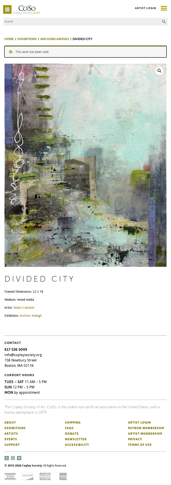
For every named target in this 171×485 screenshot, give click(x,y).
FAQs (69, 428)
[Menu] (164, 9)
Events (10, 439)
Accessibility (77, 444)
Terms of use (140, 444)
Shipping (73, 422)
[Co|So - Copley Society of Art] (21, 6)
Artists (11, 433)
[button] (159, 71)
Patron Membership (146, 428)
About (10, 422)
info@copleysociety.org (23, 355)
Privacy (135, 439)
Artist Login (145, 8)
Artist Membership (145, 433)
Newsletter (76, 439)
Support (12, 444)
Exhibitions (15, 428)
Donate (72, 433)
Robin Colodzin (24, 307)
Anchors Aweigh (31, 315)
